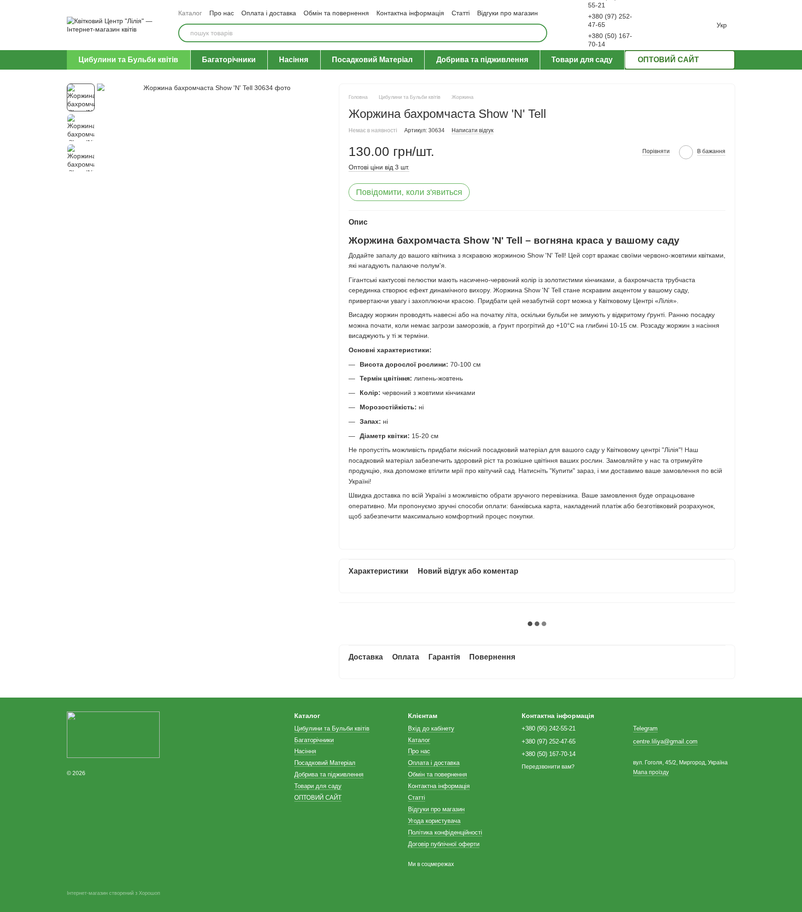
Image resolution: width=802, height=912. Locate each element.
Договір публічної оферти (443, 844)
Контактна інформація (410, 13)
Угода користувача (434, 820)
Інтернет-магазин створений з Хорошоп (113, 893)
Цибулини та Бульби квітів (128, 60)
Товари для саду (582, 60)
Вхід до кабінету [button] (431, 728)
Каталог (190, 13)
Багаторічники (229, 60)
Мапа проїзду (651, 772)
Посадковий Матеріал (372, 60)
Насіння (293, 60)
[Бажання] (663, 25)
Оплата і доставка (268, 13)
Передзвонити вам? (548, 766)
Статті (461, 13)
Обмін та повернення (336, 13)
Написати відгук (472, 130)
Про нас (221, 13)
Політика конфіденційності (445, 832)
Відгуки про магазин (507, 13)
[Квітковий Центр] (113, 734)
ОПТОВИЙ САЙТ (668, 60)
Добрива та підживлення (482, 60)
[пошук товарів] (538, 33)
